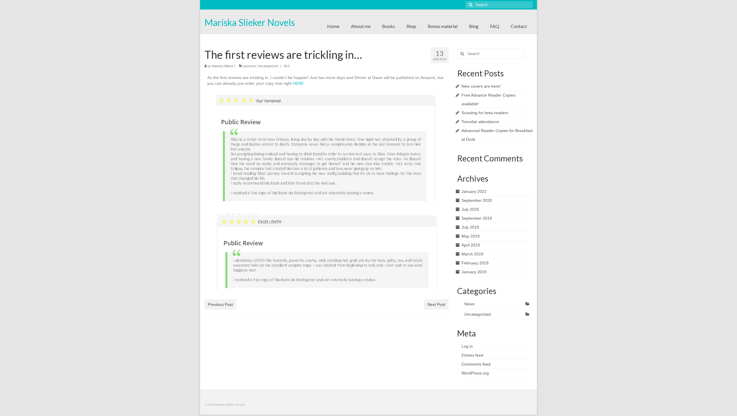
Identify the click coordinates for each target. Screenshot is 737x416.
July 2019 (470, 227)
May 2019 (470, 236)
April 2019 (470, 245)
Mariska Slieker (222, 66)
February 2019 (475, 263)
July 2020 (470, 209)
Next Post (436, 304)
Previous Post (220, 304)
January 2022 (474, 191)
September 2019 (476, 218)
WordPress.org (475, 373)
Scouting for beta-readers (484, 112)
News (469, 304)
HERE (298, 83)
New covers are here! (481, 86)
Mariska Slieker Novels (249, 22)
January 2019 (474, 272)
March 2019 (472, 254)
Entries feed (472, 355)
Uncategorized (268, 66)
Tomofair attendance (480, 121)
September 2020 (476, 200)
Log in (467, 346)
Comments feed (476, 364)
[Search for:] (499, 4)
